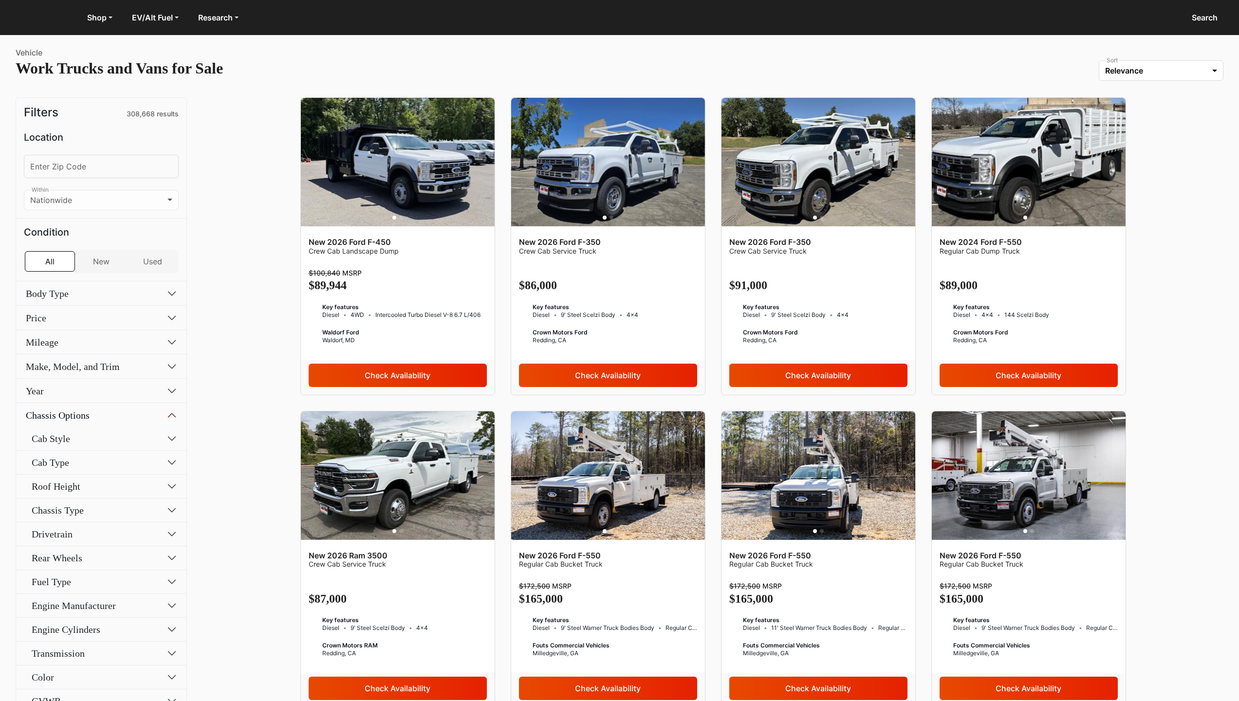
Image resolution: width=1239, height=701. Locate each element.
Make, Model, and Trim (73, 366)
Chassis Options (58, 415)
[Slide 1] (394, 217)
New (101, 261)
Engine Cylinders (66, 629)
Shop (97, 17)
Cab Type (50, 462)
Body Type (47, 293)
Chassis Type (58, 510)
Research (215, 17)
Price (36, 318)
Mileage (42, 342)
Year (35, 391)
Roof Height (56, 486)
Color (43, 677)
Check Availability (397, 375)
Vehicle (29, 52)
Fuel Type (51, 581)
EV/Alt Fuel (152, 17)
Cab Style (51, 438)
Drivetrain (52, 534)
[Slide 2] (401, 217)
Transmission (58, 653)
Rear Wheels (57, 558)
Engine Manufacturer (74, 605)
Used (152, 261)
